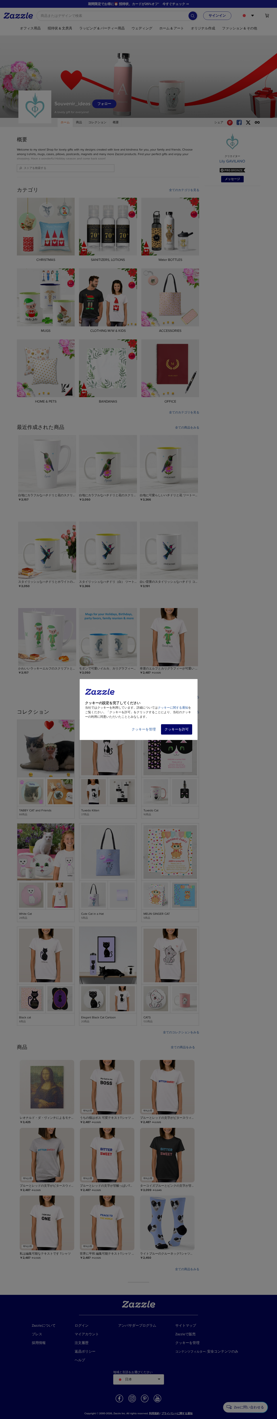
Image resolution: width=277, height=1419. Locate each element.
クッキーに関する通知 (173, 708)
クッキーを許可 (176, 729)
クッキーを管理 (144, 729)
